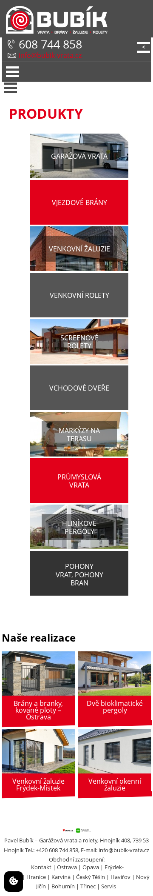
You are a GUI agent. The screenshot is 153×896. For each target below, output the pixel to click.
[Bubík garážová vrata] (55, 20)
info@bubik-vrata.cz (50, 55)
